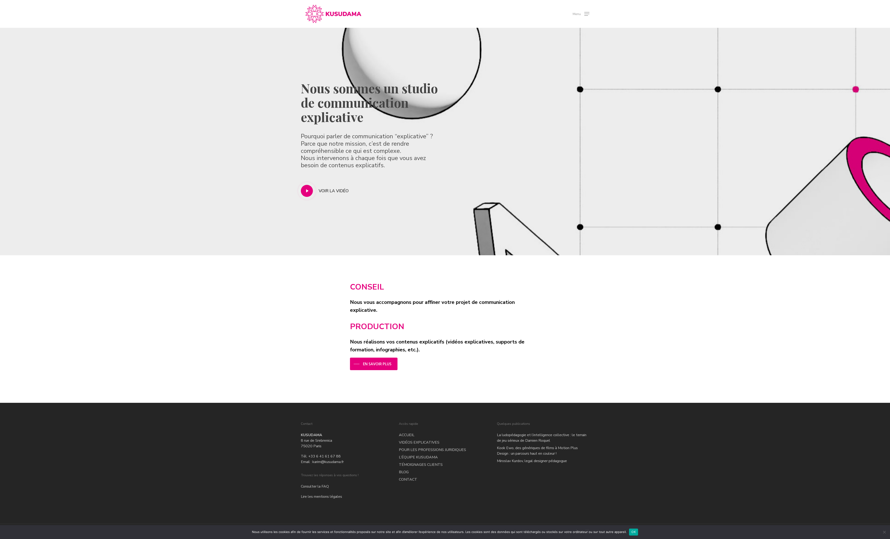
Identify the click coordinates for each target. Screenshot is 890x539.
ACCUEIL (406, 435)
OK (633, 532)
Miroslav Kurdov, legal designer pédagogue (532, 460)
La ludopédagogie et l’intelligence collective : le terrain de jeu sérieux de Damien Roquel (541, 437)
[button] (581, 14)
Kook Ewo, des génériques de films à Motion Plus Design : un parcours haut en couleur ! (537, 450)
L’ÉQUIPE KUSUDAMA (418, 457)
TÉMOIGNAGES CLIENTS (421, 464)
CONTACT (408, 479)
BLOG (404, 472)
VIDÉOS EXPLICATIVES (419, 442)
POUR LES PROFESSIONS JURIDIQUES (432, 449)
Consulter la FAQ (315, 486)
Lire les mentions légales (321, 496)
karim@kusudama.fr (328, 461)
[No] (884, 532)
